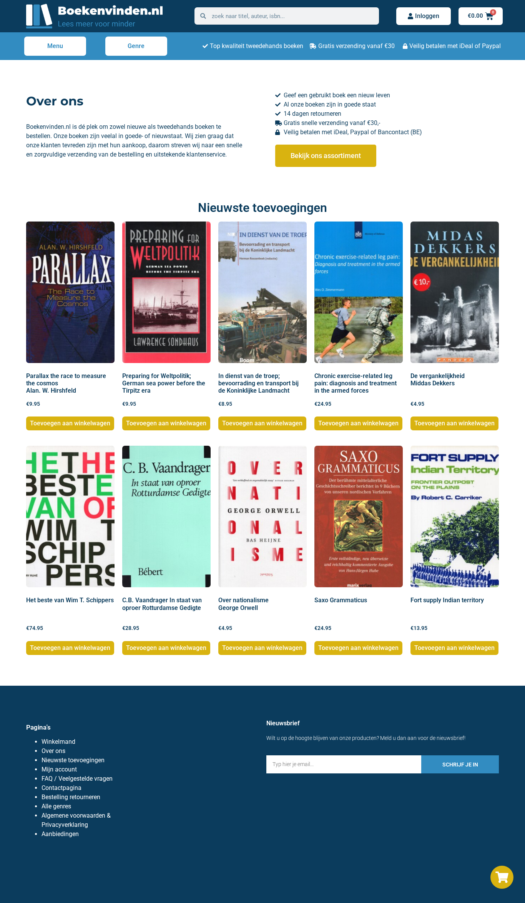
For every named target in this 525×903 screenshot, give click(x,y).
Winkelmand (58, 741)
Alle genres (56, 806)
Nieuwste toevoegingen (73, 760)
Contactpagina (61, 787)
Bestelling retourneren (71, 797)
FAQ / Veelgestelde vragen (77, 778)
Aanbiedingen (60, 834)
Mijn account (59, 769)
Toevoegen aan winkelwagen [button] (70, 423)
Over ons (53, 751)
